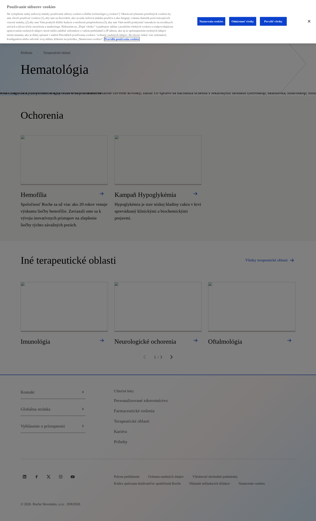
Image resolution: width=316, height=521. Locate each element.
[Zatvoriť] (309, 21)
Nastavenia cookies (211, 21)
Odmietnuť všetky (243, 21)
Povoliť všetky (273, 21)
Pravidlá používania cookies (121, 39)
